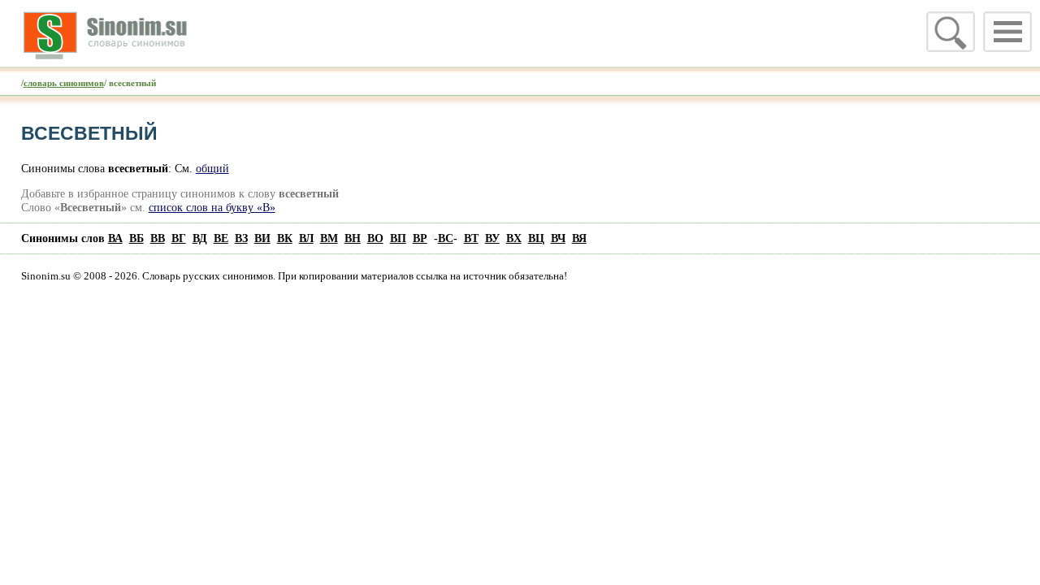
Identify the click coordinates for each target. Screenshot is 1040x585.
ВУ (492, 238)
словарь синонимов (64, 83)
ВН (352, 238)
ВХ (514, 238)
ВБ (136, 238)
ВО (375, 238)
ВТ (471, 238)
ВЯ (579, 238)
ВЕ (221, 238)
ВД (200, 238)
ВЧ (558, 238)
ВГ (178, 238)
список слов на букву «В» (212, 207)
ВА (115, 238)
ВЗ (241, 238)
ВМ (329, 238)
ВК (284, 238)
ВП (398, 238)
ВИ (262, 238)
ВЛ (306, 238)
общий (212, 168)
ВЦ (536, 238)
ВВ (157, 238)
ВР (420, 238)
